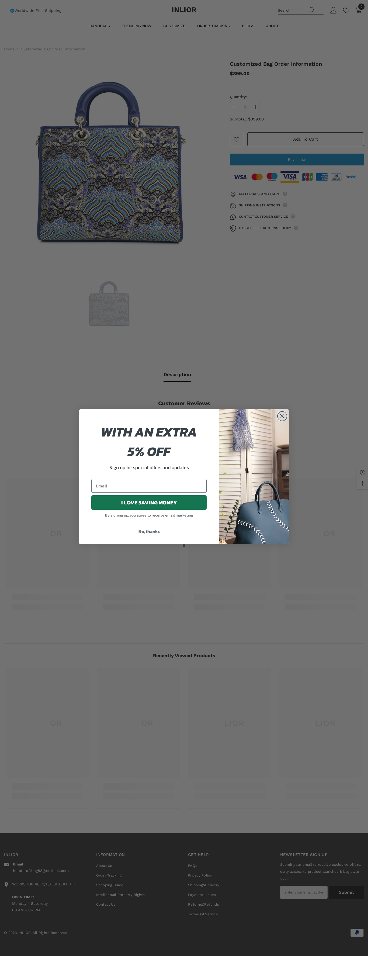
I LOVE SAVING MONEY (149, 502)
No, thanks (149, 531)
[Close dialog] (282, 416)
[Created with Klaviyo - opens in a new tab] (184, 545)
